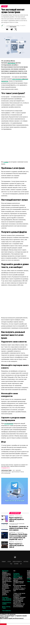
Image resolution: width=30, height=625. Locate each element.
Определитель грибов (6, 603)
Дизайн (18, 470)
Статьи (9, 561)
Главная (4, 561)
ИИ (21, 563)
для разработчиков (18, 471)
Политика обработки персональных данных (17, 575)
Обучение (16, 563)
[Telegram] (11, 29)
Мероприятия (7, 600)
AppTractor (5, 571)
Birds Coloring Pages (6, 607)
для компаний (6, 471)
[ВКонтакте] (7, 29)
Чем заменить (6, 610)
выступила (12, 63)
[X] (16, 29)
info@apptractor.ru (5, 467)
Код (11, 563)
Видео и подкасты (17, 561)
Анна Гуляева (13, 26)
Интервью (26, 561)
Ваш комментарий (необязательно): (12, 618)
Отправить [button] (3, 624)
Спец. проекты (6, 598)
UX (14, 470)
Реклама (5, 597)
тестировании (8, 423)
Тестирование (6, 473)
